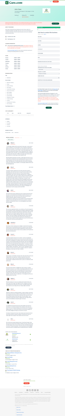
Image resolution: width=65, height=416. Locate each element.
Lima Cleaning (9, 357)
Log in (51, 1)
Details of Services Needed (42, 66)
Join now (55, 1)
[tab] (49, 66)
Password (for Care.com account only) (45, 61)
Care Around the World (47, 392)
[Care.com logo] (14, 3)
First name (39, 36)
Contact (8, 347)
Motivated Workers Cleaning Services (14, 352)
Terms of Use (32, 392)
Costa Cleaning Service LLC (12, 361)
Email (39, 57)
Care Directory (21, 392)
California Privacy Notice (20, 412)
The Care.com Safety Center (42, 103)
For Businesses (26, 392)
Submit (49, 107)
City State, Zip (40, 49)
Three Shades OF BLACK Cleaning (13, 370)
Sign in (45, 34)
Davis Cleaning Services (11, 365)
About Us (16, 392)
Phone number (40, 53)
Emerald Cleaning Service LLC (16, 333)
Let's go (26, 383)
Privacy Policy (40, 90)
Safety (42, 392)
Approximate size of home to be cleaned (45, 67)
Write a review (10, 139)
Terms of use (18, 407)
